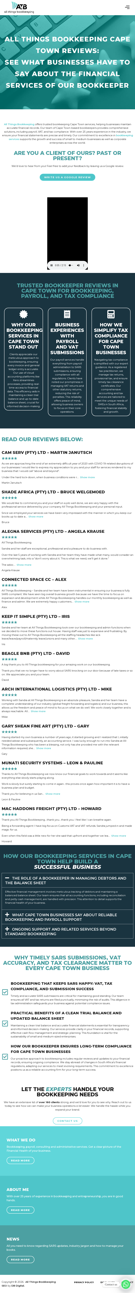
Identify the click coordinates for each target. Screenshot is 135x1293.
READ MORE (20, 1160)
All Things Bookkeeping (19, 124)
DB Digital (17, 1285)
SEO (4, 1285)
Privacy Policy (84, 1282)
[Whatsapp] (125, 1284)
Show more (87, 477)
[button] (127, 7)
